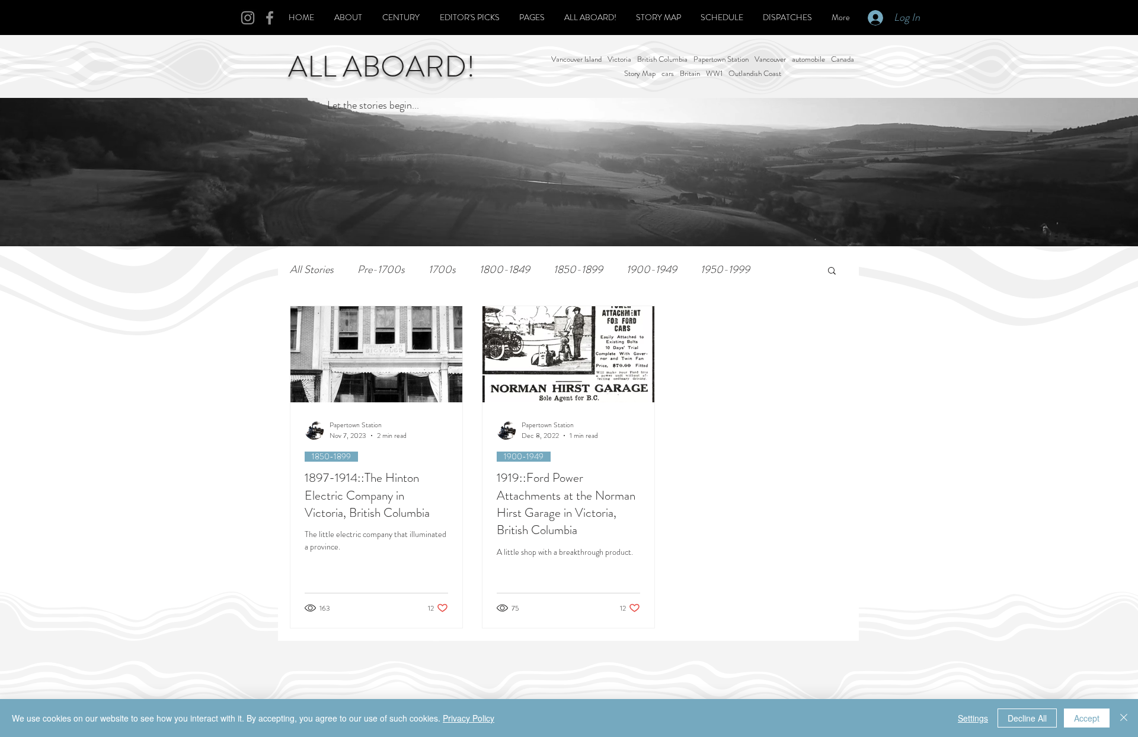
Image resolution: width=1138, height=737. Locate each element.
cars (667, 73)
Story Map (640, 73)
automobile (808, 59)
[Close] (1124, 718)
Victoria (619, 59)
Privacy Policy (468, 718)
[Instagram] (248, 18)
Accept (1086, 718)
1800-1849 (505, 269)
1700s (442, 269)
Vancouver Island (576, 59)
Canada (842, 59)
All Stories (312, 269)
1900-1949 (651, 269)
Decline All (1027, 718)
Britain (690, 73)
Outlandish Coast (754, 73)
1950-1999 (725, 269)
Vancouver (770, 59)
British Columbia (662, 59)
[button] (831, 271)
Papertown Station (721, 59)
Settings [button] (973, 718)
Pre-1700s (381, 269)
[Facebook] (270, 18)
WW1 (714, 73)
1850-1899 (578, 269)
